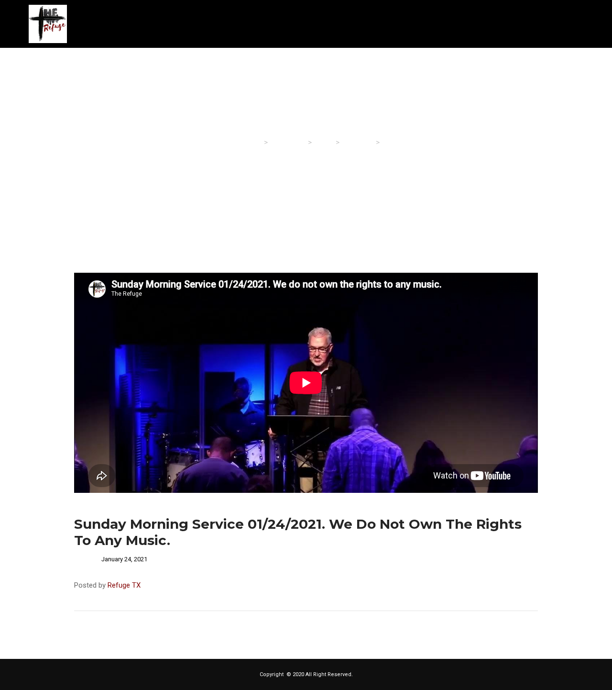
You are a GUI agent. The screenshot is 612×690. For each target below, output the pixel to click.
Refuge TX (124, 585)
